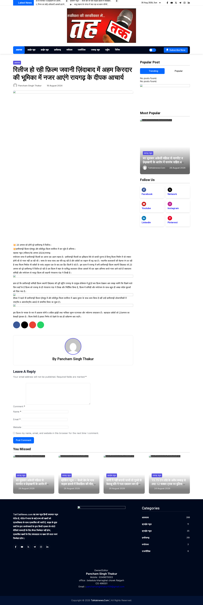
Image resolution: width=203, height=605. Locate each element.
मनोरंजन (69, 50)
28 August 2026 (177, 168)
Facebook (147, 194)
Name (17, 411)
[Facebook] (144, 190)
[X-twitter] (176, 3)
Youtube (146, 208)
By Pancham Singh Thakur (73, 359)
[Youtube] (172, 3)
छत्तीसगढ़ (57, 50)
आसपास (19, 50)
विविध (117, 50)
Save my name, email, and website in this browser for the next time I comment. (57, 433)
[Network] (170, 190)
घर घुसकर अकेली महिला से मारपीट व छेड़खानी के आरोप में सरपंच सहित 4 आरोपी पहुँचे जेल (163, 162)
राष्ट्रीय (107, 50)
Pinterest (173, 222)
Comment (19, 406)
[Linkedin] (144, 218)
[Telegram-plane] (180, 3)
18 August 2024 (54, 85)
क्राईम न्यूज (31, 50)
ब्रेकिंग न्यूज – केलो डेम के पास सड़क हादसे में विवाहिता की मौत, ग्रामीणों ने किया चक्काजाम (77, 484)
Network (172, 194)
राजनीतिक (81, 50)
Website (17, 427)
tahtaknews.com (156, 168)
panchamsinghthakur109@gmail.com (105, 586)
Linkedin (146, 222)
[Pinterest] (170, 218)
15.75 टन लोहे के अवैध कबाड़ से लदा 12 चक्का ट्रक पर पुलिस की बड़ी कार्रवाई (169, 484)
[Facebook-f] (167, 3)
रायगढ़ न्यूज (95, 50)
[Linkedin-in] (189, 3)
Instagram (173, 208)
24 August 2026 (162, 488)
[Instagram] (184, 3)
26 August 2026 (72, 488)
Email (17, 419)
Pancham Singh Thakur (30, 85)
